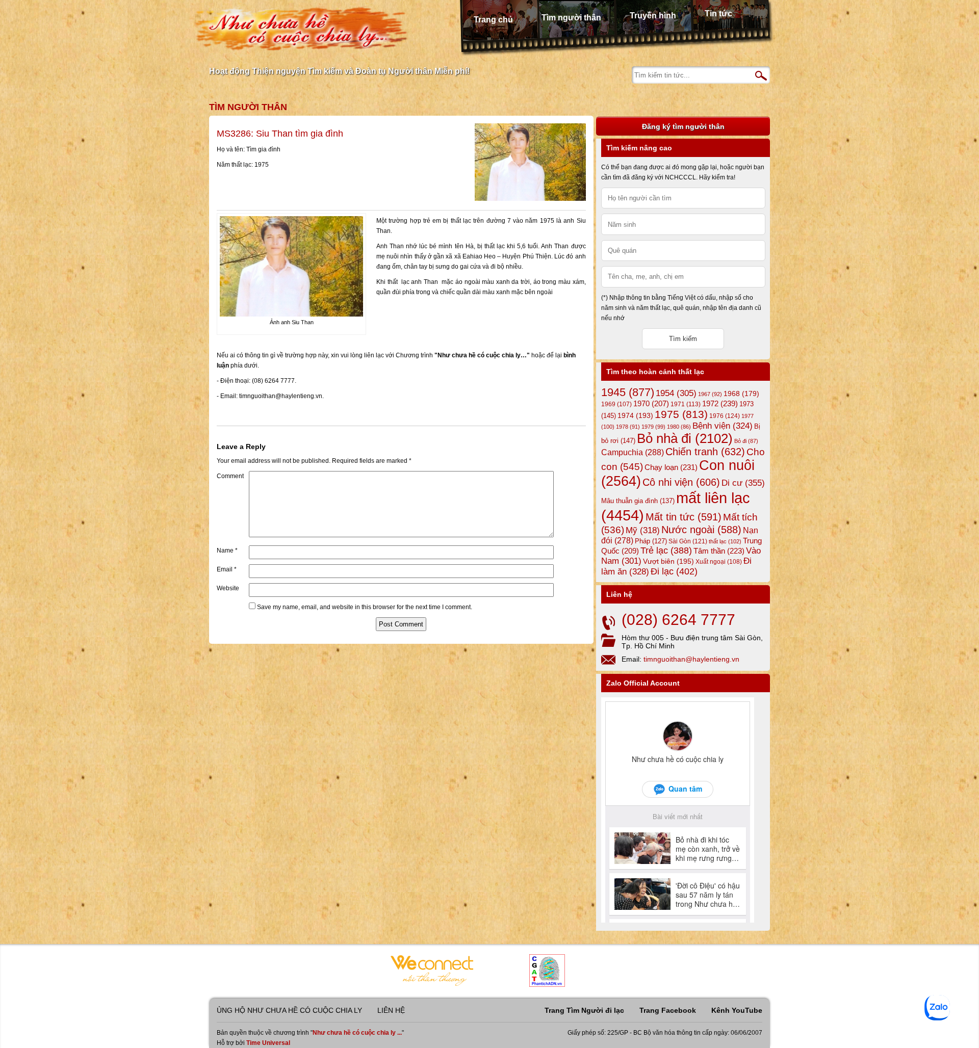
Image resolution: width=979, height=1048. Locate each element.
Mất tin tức (684, 516)
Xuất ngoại (718, 561)
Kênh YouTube (736, 1010)
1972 (720, 403)
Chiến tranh (705, 451)
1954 (676, 393)
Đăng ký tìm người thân (683, 126)
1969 (616, 404)
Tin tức (718, 13)
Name (227, 550)
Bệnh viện (722, 426)
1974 (635, 415)
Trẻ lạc (666, 550)
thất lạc (725, 541)
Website (228, 588)
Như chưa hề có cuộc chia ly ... (357, 1032)
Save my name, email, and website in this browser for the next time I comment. (364, 607)
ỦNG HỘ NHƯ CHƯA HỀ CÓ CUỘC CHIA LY (289, 1010)
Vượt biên (668, 561)
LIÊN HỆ (391, 1010)
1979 (653, 427)
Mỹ (643, 530)
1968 (741, 393)
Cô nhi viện (681, 482)
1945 (627, 392)
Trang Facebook (667, 1010)
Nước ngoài (701, 529)
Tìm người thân (571, 17)
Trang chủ (493, 19)
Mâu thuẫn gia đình (638, 501)
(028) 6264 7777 (678, 619)
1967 (710, 394)
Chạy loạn (671, 467)
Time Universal (268, 1042)
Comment (230, 476)
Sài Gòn (687, 541)
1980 (679, 427)
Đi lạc (674, 571)
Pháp (651, 541)
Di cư (743, 483)
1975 (681, 414)
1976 (724, 416)
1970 (651, 404)
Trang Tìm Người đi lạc (584, 1010)
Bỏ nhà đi (685, 438)
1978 (628, 427)
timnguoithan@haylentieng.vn (691, 659)
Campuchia (632, 452)
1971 (686, 404)
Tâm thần (718, 550)
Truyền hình (653, 15)
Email (227, 569)
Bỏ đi (746, 441)
